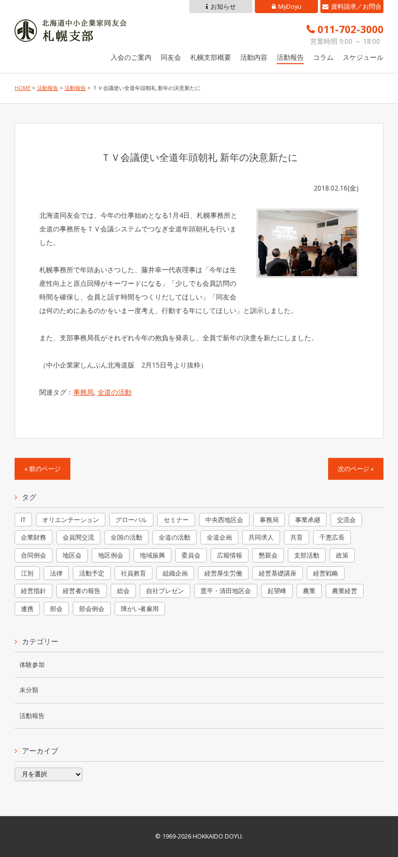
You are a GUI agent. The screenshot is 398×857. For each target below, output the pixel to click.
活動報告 (290, 57)
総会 (123, 590)
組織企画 (175, 573)
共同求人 (261, 537)
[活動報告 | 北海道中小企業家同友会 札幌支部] (71, 34)
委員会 (191, 555)
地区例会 (110, 555)
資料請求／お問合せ (356, 7)
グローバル (131, 519)
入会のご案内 (131, 57)
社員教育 (133, 573)
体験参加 (32, 665)
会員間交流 (78, 537)
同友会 (171, 57)
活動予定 (91, 573)
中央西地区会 (224, 519)
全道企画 (219, 537)
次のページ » (356, 469)
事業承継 (307, 519)
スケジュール (363, 57)
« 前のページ (42, 469)
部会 (56, 608)
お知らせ (223, 6)
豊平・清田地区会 (225, 590)
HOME (23, 88)
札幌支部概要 (210, 57)
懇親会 (268, 555)
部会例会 (91, 608)
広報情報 (229, 555)
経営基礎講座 (278, 573)
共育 (296, 537)
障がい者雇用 (140, 608)
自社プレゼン (165, 590)
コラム (323, 57)
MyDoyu (289, 6)
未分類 (28, 690)
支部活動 (306, 555)
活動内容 (253, 57)
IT (23, 519)
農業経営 (344, 590)
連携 (27, 608)
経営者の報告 (81, 590)
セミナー (176, 519)
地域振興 (152, 555)
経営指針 (33, 590)
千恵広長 (332, 537)
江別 (27, 573)
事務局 (83, 392)
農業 (309, 590)
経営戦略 (325, 573)
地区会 (72, 555)
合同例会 (33, 555)
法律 (56, 573)
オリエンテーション (70, 519)
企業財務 (33, 537)
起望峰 (276, 590)
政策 (342, 555)
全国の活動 (126, 537)
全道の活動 (115, 392)
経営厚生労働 (223, 573)
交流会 (346, 519)
